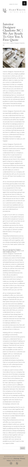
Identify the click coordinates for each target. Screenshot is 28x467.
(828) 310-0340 (13, 4)
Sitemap (16, 458)
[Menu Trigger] (24, 3)
